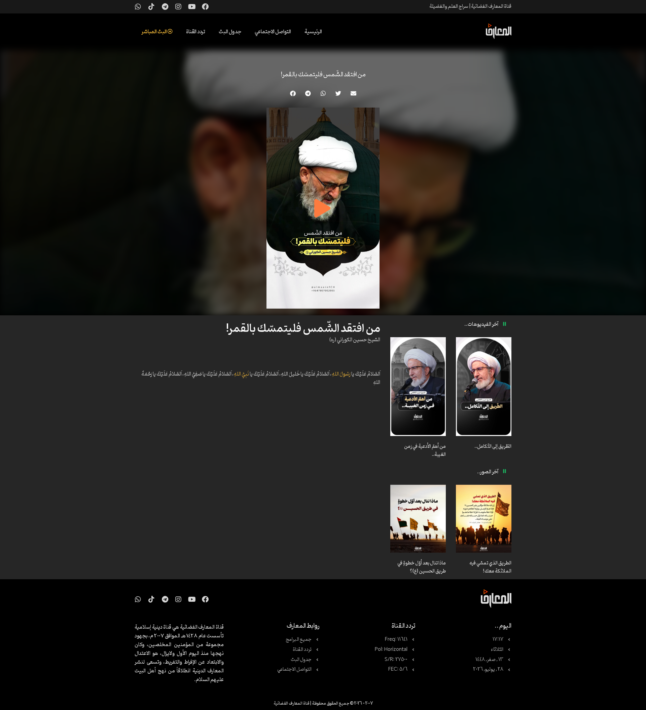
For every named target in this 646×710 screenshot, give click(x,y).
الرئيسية (313, 32)
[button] (353, 93)
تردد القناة (195, 32)
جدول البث (230, 32)
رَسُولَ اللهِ (341, 374)
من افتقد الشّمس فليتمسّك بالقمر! (323, 74)
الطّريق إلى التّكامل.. (492, 446)
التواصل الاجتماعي (273, 32)
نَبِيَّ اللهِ (241, 374)
